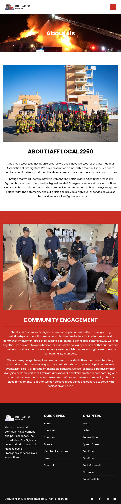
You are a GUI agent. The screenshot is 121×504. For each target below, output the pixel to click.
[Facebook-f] (99, 499)
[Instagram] (107, 499)
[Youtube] (114, 499)
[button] (113, 7)
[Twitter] (92, 499)
